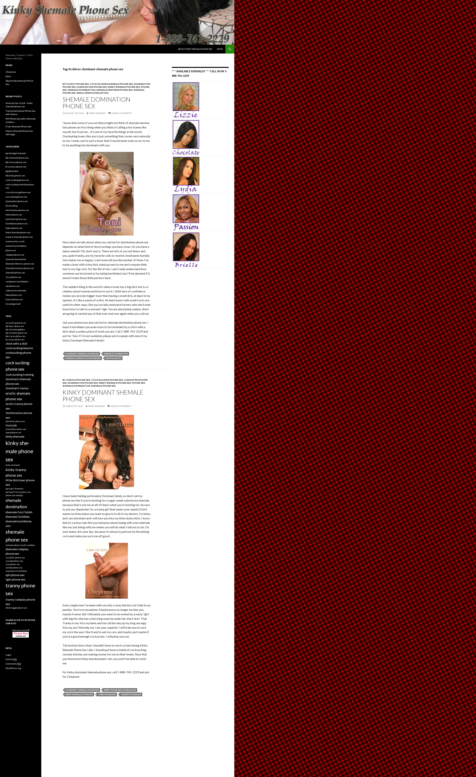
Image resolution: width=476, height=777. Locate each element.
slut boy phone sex (14, 567)
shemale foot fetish (19, 512)
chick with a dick (16, 343)
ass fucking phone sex (16, 323)
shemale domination (81, 89)
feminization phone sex (17, 210)
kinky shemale (97, 113)
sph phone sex (113, 358)
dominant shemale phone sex (82, 353)
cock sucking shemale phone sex (111, 84)
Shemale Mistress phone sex (114, 89)
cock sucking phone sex (107, 379)
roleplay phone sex (15, 254)
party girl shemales (14, 488)
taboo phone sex (14, 295)
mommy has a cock (15, 241)
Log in (8, 654)
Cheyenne (11, 71)
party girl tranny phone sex (18, 492)
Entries (11, 659)
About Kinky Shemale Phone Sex (195, 49)
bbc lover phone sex (15, 326)
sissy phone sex (13, 277)
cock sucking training (20, 374)
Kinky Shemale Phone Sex (25, 49)
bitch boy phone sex (75, 84)
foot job (11, 425)
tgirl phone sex (107, 694)
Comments (13, 663)
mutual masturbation (16, 245)
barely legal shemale (16, 153)
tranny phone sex (131, 694)
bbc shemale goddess (15, 329)
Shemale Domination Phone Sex (96, 103)
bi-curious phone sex (76, 379)
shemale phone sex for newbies (20, 545)
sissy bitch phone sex (15, 557)
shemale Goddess (18, 516)
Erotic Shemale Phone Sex (18, 126)
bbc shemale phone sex (17, 157)
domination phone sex (83, 382)
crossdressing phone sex (18, 192)
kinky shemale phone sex (124, 87)
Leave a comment (121, 113)
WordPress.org (13, 668)
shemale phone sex (103, 385)
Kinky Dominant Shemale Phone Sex (102, 395)
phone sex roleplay (14, 495)
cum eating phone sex (16, 196)
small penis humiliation (92, 92)
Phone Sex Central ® (20, 630)
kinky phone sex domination (120, 690)
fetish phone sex (14, 214)
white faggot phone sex (16, 608)
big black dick (12, 171)
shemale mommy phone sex (20, 268)
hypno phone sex (14, 228)
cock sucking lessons (19, 348)
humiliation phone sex (92, 87)
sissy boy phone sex (14, 561)
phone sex (138, 382)
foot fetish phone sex (16, 219)
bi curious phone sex (15, 339)
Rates (220, 49)
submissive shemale (16, 290)
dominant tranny (17, 388)
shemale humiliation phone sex (83, 358)
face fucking (11, 205)
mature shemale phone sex (19, 237)
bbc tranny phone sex (16, 162)
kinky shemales (13, 465)
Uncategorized (13, 303)
